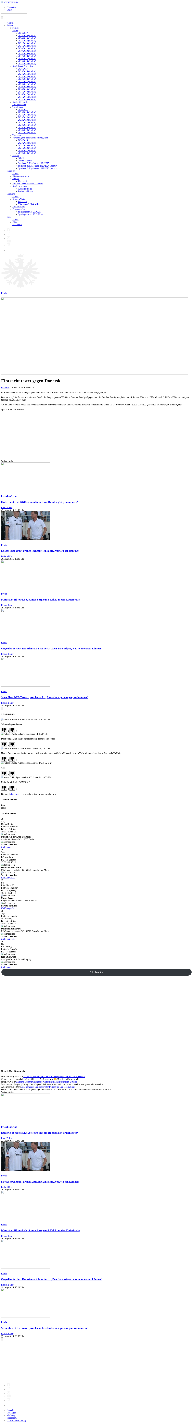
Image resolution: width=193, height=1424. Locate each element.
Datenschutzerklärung (16, 1420)
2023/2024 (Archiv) (27, 40)
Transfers (16, 135)
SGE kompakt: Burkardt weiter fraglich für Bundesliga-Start (47, 1087)
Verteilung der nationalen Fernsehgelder (30, 137)
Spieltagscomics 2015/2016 (30, 214)
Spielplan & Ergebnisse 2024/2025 (33, 163)
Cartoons (11, 194)
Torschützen (17, 107)
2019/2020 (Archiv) (27, 51)
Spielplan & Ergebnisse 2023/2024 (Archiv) (37, 166)
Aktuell (10, 23)
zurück (15, 28)
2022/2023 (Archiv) (27, 43)
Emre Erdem (6, 507)
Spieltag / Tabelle (20, 102)
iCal (3, 847)
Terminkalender (19, 104)
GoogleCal (10, 847)
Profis (4, 293)
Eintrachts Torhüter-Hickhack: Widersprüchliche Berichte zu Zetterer (54, 1076)
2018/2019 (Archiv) (27, 53)
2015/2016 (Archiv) (27, 61)
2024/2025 (23, 140)
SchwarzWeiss (18, 199)
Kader (15, 30)
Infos (9, 217)
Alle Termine (96, 972)
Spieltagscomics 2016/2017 (30, 212)
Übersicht (22, 181)
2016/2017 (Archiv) (27, 58)
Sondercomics (18, 206)
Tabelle (21, 158)
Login (9, 10)
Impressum (12, 1418)
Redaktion (17, 224)
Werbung (11, 1415)
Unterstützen (12, 7)
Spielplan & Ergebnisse (22, 66)
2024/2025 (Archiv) (27, 38)
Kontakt (10, 1410)
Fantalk (15, 178)
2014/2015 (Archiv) (27, 63)
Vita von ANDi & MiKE (29, 204)
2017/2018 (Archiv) (27, 56)
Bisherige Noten (25, 191)
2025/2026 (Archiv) (27, 35)
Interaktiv (11, 171)
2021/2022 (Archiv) (27, 46)
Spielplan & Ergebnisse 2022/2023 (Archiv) (37, 168)
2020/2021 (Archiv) (27, 48)
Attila (14, 222)
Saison (10, 25)
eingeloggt (14, 794)
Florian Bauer (7, 605)
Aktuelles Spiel (25, 189)
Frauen (15, 155)
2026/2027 (23, 33)
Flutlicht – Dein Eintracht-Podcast (27, 183)
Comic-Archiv (18, 209)
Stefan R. (5, 387)
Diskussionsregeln (20, 176)
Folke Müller (7, 556)
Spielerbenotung (19, 186)
